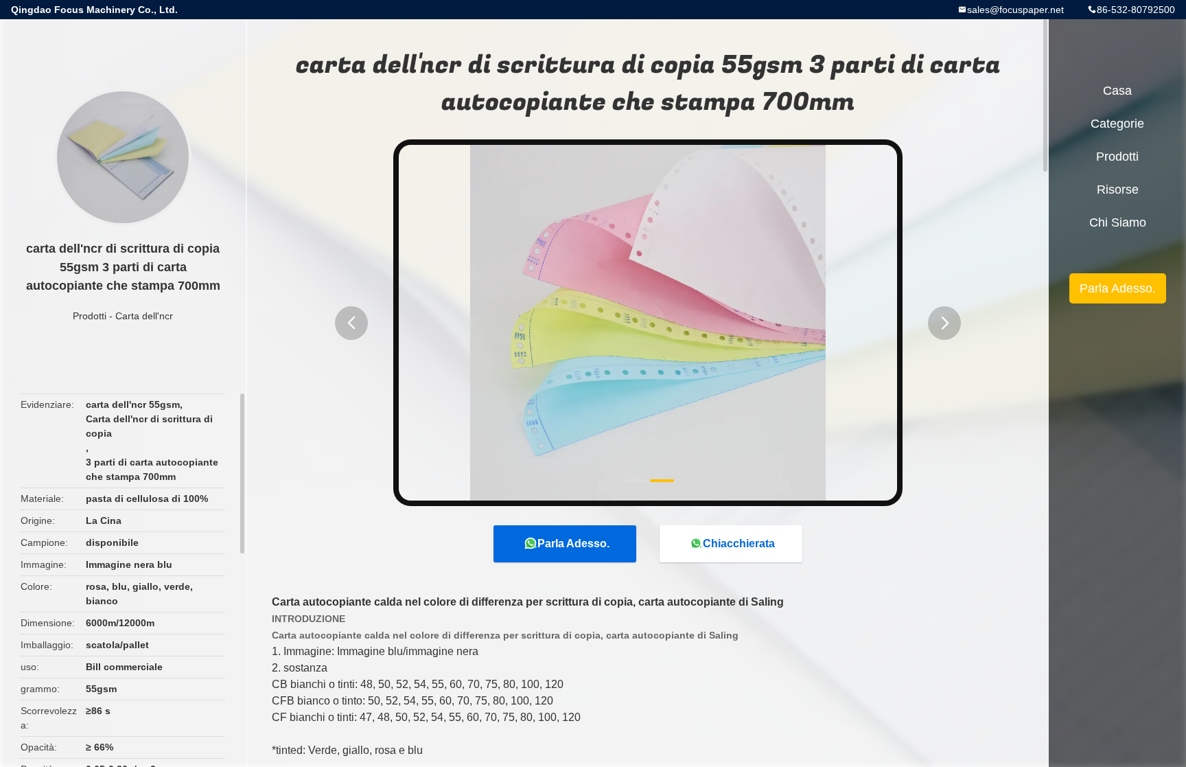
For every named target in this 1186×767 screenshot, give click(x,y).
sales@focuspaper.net (1015, 9)
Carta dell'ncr (144, 315)
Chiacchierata (739, 543)
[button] (351, 323)
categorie (1117, 123)
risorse (1118, 189)
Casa (1117, 91)
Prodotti (89, 315)
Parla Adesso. (573, 543)
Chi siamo (1117, 222)
